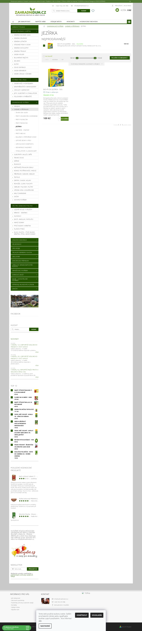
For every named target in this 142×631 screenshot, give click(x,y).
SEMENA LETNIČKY (20, 41)
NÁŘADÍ (16, 161)
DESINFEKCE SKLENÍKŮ (24, 147)
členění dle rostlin (22, 112)
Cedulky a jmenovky (21, 90)
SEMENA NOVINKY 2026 (22, 35)
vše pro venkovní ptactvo (22, 206)
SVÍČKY (16, 197)
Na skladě (48, 56)
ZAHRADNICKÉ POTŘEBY (20, 102)
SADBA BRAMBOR (20, 71)
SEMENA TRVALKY (20, 51)
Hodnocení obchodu (89, 22)
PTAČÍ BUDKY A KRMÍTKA (22, 226)
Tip (62, 59)
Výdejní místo (56, 22)
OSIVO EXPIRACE (20, 67)
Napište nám (40, 22)
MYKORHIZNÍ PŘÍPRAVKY (20, 261)
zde (40, 621)
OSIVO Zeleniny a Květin (21, 31)
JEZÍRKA (19, 126)
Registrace (127, 6)
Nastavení (45, 626)
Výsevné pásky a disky (22, 45)
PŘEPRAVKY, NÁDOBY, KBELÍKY (24, 174)
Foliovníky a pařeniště (23, 96)
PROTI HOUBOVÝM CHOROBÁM (26, 116)
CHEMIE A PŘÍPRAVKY (21, 109)
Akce (47, 59)
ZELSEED (17, 61)
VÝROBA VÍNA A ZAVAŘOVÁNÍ (24, 190)
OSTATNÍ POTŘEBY (20, 200)
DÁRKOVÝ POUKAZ (18, 27)
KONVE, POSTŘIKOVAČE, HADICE (25, 171)
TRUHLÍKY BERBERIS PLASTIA (22, 252)
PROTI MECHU (21, 133)
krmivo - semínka (20, 213)
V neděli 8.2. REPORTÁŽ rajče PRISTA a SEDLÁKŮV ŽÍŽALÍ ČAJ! (24, 371)
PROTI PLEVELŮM (22, 119)
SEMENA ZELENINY (20, 38)
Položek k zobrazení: (119, 58)
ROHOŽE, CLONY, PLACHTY (23, 184)
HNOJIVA (17, 106)
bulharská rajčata (21, 58)
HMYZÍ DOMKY (19, 222)
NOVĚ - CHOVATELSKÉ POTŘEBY (20, 279)
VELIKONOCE (16, 244)
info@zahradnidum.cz (61, 599)
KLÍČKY (16, 64)
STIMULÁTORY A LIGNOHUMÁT (26, 151)
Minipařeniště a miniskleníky (25, 87)
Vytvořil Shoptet (126, 627)
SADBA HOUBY (19, 54)
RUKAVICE (17, 164)
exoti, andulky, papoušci (23, 219)
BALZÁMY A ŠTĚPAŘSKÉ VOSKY (26, 137)
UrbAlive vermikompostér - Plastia (22, 265)
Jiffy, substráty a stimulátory (25, 93)
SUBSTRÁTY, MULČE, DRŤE (23, 154)
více (36, 352)
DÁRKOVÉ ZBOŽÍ (18, 275)
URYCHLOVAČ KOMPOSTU (25, 144)
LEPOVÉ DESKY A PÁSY (23, 140)
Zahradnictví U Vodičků (61, 605)
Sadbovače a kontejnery (23, 83)
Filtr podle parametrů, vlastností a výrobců (85, 64)
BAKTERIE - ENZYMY (22, 130)
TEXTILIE (17, 177)
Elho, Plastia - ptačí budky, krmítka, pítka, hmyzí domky (24, 233)
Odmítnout (82, 615)
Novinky (15, 339)
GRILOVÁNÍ (16, 257)
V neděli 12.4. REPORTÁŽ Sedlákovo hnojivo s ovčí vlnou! (24, 346)
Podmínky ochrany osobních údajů (22, 603)
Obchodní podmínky (17, 600)
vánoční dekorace (19, 240)
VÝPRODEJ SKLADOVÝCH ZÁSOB (23, 285)
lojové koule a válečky (23, 209)
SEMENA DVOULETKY (21, 48)
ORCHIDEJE (16, 248)
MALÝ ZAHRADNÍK (20, 193)
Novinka (55, 59)
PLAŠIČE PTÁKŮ (19, 229)
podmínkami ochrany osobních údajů (22, 575)
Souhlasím (97, 615)
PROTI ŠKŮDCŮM (21, 123)
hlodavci (17, 216)
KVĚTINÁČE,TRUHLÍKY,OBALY (23, 167)
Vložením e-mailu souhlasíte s (22, 575)
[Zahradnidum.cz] (31, 12)
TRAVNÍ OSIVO (19, 158)
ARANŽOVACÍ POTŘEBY (20, 271)
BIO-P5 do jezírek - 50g (70, 44)
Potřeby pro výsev (19, 80)
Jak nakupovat (24, 22)
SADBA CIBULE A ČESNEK (22, 74)
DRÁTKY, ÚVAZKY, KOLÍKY (22, 180)
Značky (15, 289)
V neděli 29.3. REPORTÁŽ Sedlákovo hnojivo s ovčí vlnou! (24, 357)
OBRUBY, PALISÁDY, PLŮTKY (23, 187)
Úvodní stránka (13, 21)
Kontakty (71, 22)
